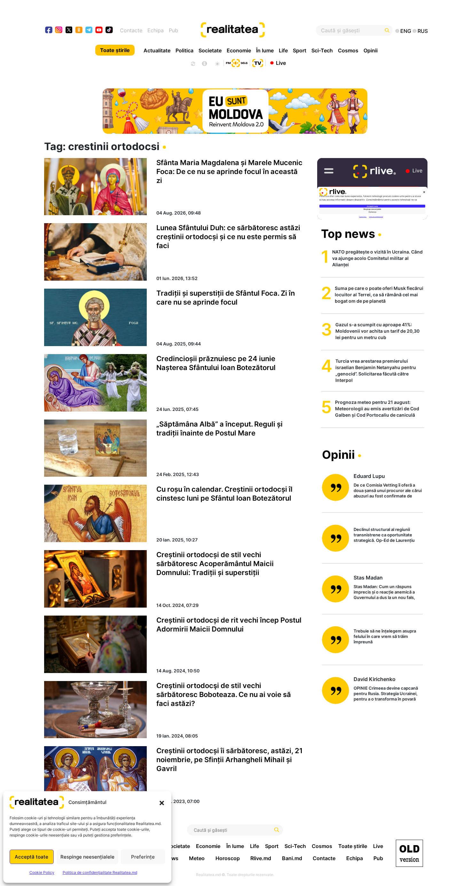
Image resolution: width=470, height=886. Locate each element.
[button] (162, 802)
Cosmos (348, 50)
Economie (239, 50)
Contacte (131, 30)
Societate (210, 50)
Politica (184, 50)
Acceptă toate (31, 857)
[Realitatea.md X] (69, 30)
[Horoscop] (192, 63)
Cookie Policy (41, 872)
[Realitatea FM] (236, 62)
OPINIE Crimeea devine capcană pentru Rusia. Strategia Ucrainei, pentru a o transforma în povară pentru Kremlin (386, 693)
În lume (265, 50)
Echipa (155, 30)
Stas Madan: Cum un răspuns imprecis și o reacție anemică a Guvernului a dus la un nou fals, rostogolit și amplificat (384, 592)
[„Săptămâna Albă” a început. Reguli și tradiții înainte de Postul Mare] (95, 448)
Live (281, 62)
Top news (348, 234)
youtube (99, 30)
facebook (49, 30)
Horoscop (227, 858)
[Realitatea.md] (409, 853)
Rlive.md (260, 858)
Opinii (371, 50)
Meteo (197, 858)
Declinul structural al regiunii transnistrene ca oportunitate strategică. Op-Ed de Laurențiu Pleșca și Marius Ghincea (384, 535)
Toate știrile (115, 50)
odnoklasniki (79, 30)
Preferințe (143, 857)
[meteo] (217, 63)
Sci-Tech (322, 50)
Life (283, 50)
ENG (405, 31)
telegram (89, 30)
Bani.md (292, 858)
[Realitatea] (255, 30)
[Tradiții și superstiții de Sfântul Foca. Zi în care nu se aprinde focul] (95, 317)
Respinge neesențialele (87, 857)
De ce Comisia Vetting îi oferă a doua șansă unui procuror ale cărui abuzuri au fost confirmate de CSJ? (388, 490)
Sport (299, 50)
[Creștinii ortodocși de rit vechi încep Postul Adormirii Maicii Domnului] (95, 644)
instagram (59, 30)
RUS (423, 31)
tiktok (109, 30)
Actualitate (157, 50)
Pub (173, 30)
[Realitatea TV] (257, 62)
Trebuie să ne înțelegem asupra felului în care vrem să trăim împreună (385, 636)
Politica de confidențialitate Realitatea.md (100, 872)
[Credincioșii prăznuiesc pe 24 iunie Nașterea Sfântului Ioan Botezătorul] (95, 383)
